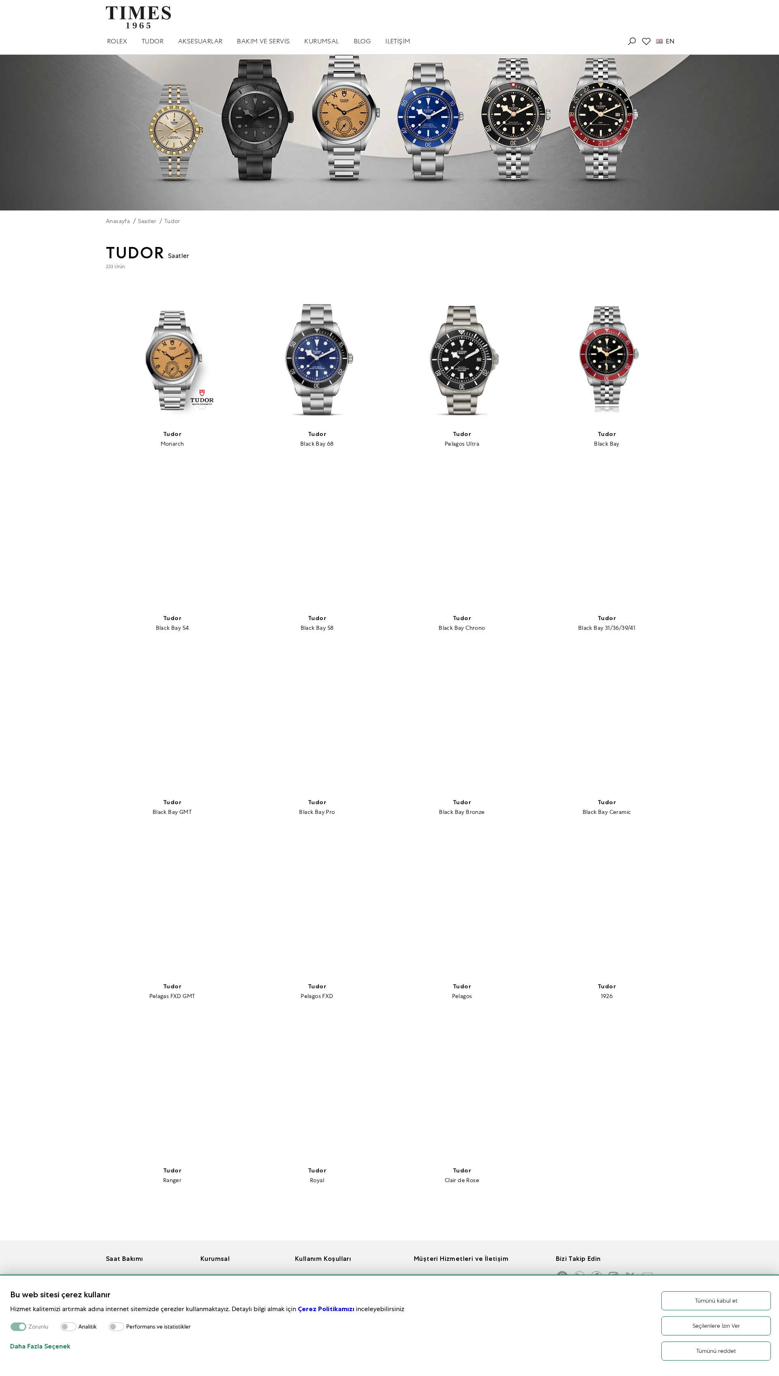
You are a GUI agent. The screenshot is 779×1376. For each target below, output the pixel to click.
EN (670, 41)
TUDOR (153, 41)
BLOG (362, 41)
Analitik (87, 1327)
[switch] (68, 1326)
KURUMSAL (321, 41)
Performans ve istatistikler (158, 1327)
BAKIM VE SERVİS (263, 41)
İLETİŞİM (397, 41)
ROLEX (117, 41)
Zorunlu (38, 1327)
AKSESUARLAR (200, 41)
